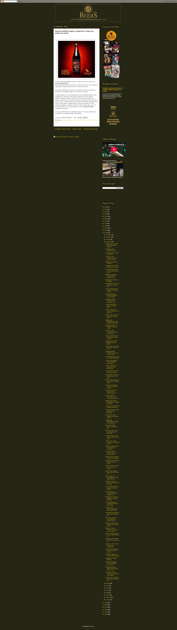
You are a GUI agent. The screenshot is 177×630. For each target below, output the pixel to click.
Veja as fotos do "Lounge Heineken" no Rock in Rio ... (112, 348)
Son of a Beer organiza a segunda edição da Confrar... (112, 488)
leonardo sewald (77, 120)
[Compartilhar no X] (82, 118)
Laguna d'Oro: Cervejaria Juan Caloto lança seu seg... (112, 579)
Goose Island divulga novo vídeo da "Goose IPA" (112, 472)
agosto (108, 583)
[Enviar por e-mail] (78, 118)
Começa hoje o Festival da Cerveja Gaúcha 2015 (111, 316)
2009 (105, 614)
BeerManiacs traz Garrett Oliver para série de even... (112, 285)
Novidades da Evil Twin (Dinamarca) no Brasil (111, 266)
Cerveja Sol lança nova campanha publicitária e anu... (111, 271)
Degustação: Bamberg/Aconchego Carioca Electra (111, 421)
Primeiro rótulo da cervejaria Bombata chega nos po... (111, 493)
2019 (105, 223)
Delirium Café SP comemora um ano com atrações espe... (111, 397)
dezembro (109, 234)
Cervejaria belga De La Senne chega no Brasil (112, 555)
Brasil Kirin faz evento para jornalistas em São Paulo (111, 432)
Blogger (92, 626)
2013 (105, 605)
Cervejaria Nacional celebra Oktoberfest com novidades (111, 295)
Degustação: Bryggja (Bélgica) (111, 558)
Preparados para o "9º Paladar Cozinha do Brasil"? (111, 327)
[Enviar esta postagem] (74, 117)
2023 (105, 214)
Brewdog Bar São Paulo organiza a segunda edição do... (111, 498)
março (108, 595)
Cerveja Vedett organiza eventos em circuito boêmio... (111, 550)
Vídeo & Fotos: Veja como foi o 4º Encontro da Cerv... (112, 442)
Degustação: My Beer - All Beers (111, 262)
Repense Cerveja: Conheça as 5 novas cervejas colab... (111, 529)
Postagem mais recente (62, 129)
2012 (105, 607)
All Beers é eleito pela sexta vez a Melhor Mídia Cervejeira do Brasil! (113, 89)
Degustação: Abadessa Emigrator (111, 280)
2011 (105, 609)
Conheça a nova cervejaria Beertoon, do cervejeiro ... (111, 332)
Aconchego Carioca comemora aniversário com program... (112, 574)
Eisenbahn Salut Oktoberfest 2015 (110, 249)
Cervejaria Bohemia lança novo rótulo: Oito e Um (112, 357)
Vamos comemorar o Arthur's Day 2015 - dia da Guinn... (112, 311)
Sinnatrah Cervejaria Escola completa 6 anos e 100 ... (111, 563)
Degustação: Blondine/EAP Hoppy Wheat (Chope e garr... (112, 321)
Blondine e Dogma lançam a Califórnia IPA (111, 427)
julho (107, 585)
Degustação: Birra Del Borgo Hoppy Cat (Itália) (111, 342)
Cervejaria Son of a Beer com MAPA (112, 253)
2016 (105, 230)
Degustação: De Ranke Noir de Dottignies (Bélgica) (111, 245)
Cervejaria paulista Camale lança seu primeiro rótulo (110, 453)
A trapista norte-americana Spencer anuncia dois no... (111, 258)
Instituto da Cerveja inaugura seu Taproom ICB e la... (112, 416)
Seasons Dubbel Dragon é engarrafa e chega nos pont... (111, 337)
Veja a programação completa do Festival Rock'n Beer (111, 503)
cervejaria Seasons (67, 120)
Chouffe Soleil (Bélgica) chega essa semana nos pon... (111, 290)
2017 (105, 228)
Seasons (85, 120)
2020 (105, 221)
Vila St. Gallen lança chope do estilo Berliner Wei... (110, 367)
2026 (105, 207)
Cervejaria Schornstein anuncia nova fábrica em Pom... (111, 386)
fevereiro (108, 597)
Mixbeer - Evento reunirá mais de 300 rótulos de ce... (112, 535)
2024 (105, 211)
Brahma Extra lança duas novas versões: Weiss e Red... (112, 381)
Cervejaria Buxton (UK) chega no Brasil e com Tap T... (112, 437)
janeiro (108, 599)
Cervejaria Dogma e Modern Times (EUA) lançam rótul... (111, 568)
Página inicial (76, 129)
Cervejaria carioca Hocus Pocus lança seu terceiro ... (112, 467)
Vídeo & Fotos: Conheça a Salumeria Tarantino (112, 457)
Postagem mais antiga (90, 129)
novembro (109, 237)
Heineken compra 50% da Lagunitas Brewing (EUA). (111, 524)
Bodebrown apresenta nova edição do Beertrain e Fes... (111, 276)
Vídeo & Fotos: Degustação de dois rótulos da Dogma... (111, 509)
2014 (105, 602)
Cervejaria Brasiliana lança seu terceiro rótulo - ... (110, 306)
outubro (108, 239)
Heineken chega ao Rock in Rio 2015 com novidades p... (112, 447)
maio (107, 590)
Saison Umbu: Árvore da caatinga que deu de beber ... (112, 376)
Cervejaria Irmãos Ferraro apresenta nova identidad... (112, 411)
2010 (105, 612)
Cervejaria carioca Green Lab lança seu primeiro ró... (112, 540)
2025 (105, 209)
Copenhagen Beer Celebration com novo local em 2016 (111, 353)
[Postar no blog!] (80, 118)
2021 (105, 218)
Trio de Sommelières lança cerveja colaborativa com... (111, 392)
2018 (105, 225)
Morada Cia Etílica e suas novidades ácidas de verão (112, 483)
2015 (105, 232)
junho (107, 588)
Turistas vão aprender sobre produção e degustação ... (111, 362)
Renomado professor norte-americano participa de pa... (111, 519)
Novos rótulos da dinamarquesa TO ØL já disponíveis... (111, 477)
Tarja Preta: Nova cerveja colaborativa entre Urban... (112, 462)
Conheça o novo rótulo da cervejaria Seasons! (112, 406)
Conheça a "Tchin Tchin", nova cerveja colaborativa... (112, 545)
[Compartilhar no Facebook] (84, 118)
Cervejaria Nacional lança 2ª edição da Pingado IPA (112, 514)
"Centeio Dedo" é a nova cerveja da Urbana (112, 371)
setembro (108, 241)
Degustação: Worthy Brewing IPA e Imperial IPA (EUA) (112, 402)
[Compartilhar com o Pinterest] (87, 118)
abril (107, 592)
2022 (105, 216)
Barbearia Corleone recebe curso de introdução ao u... (110, 301)
